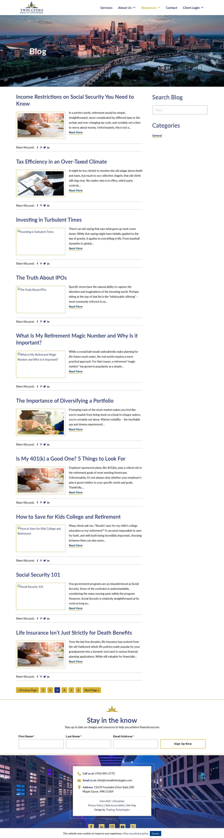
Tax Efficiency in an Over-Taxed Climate (61, 161)
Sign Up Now (183, 743)
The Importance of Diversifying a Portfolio (64, 400)
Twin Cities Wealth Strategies (31, 7)
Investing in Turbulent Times (49, 219)
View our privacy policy (135, 833)
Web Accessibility (114, 805)
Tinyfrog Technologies (118, 809)
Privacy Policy (95, 805)
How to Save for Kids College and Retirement (68, 516)
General (157, 135)
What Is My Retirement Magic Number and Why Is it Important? (77, 339)
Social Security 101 (38, 574)
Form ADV (105, 801)
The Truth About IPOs (41, 277)
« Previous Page (27, 690)
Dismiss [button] (155, 833)
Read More (75, 132)
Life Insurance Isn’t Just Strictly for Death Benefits (74, 632)
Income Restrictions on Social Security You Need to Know (75, 100)
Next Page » (91, 690)
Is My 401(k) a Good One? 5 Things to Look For (70, 458)
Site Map (131, 805)
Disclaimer (118, 801)
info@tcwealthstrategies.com (114, 780)
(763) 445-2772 (105, 773)
